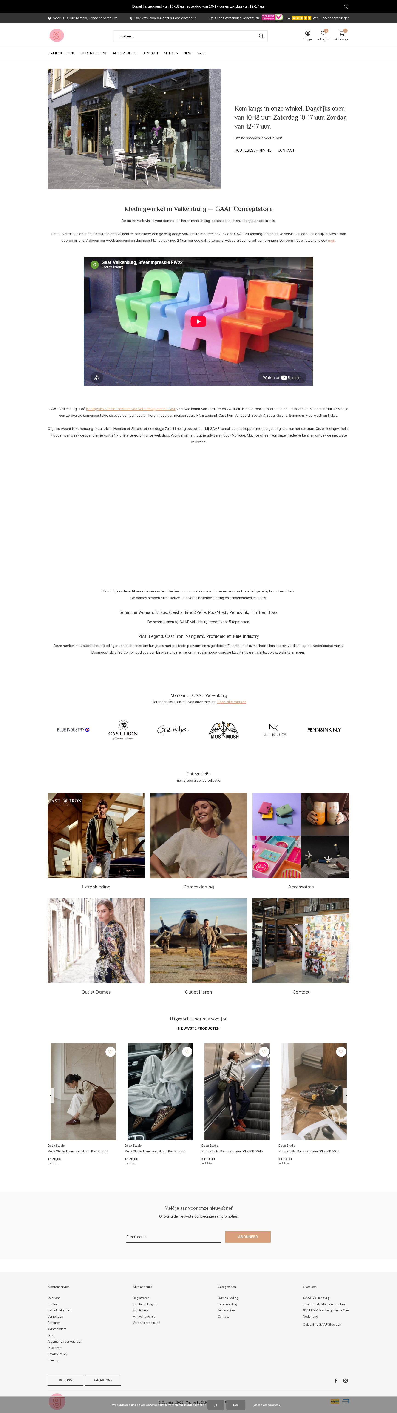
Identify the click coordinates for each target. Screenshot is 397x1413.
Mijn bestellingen (145, 1304)
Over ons (54, 1298)
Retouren (54, 1322)
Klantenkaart (57, 1329)
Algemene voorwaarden (65, 1341)
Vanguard (195, 636)
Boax (272, 612)
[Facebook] (336, 1381)
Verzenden (55, 1316)
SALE (201, 53)
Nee (235, 1405)
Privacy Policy (57, 1354)
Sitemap (53, 1360)
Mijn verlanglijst (144, 1316)
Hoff (255, 612)
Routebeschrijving (253, 150)
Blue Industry (246, 636)
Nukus (161, 612)
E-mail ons (103, 1380)
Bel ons (65, 1380)
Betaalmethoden (59, 1310)
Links (51, 1335)
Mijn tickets (140, 1310)
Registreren (141, 1298)
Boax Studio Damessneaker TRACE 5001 (78, 1151)
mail (331, 240)
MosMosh (217, 612)
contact (286, 150)
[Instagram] (345, 1381)
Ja (215, 1405)
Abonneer (248, 1237)
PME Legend (150, 636)
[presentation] (50, 1095)
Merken (171, 53)
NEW (187, 53)
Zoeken (261, 36)
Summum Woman (136, 612)
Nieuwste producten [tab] (198, 1028)
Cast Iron (174, 636)
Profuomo (216, 636)
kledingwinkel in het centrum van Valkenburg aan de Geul (131, 409)
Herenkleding (94, 53)
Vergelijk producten (146, 1322)
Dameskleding (61, 53)
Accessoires (125, 53)
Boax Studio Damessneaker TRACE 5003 (155, 1151)
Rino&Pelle (195, 612)
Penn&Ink (238, 612)
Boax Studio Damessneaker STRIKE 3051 (308, 1151)
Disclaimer (55, 1348)
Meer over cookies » (267, 1405)
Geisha (176, 612)
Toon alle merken (232, 702)
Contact (150, 53)
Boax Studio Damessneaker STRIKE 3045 (232, 1151)
